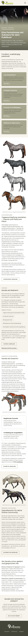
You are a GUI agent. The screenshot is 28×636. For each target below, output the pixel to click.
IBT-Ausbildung (18, 462)
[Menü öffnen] (25, 2)
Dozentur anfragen (9, 466)
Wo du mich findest (14, 615)
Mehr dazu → (7, 83)
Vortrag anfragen (9, 344)
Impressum (7, 631)
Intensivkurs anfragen (10, 279)
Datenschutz (14, 631)
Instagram (21, 631)
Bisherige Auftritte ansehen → (10, 348)
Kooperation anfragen (10, 552)
